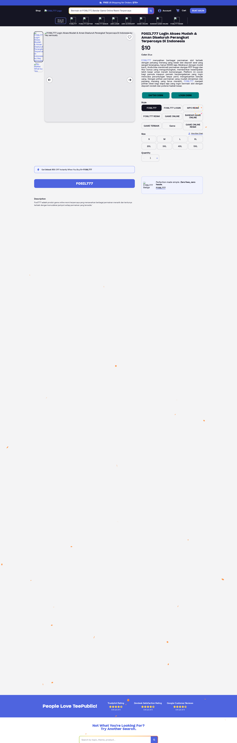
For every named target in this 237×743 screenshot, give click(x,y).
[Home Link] (53, 11)
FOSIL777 (146, 60)
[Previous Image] (49, 80)
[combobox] (108, 11)
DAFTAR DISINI (156, 95)
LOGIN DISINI (185, 95)
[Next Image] (130, 80)
